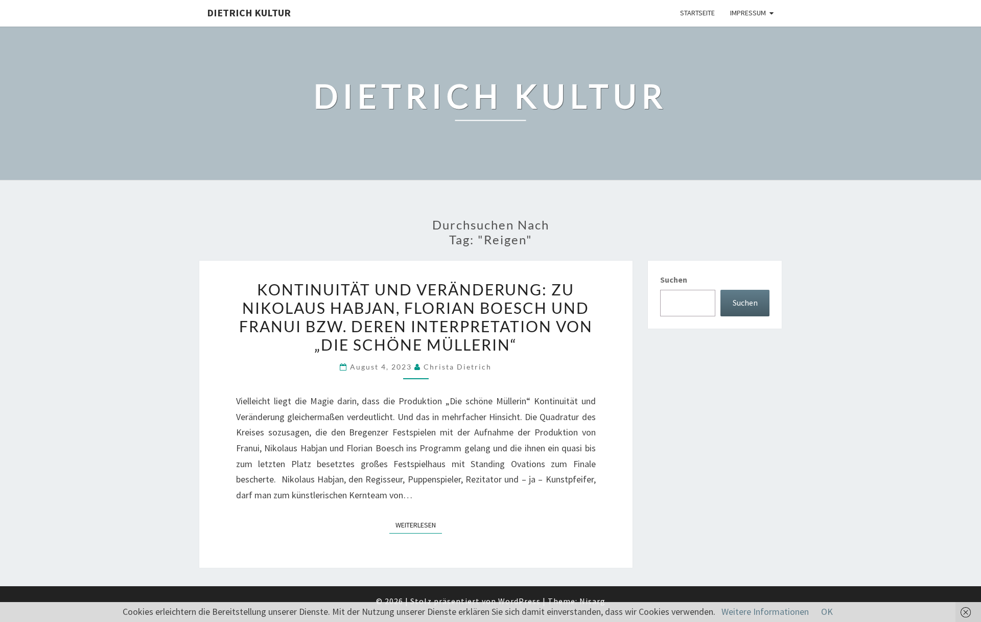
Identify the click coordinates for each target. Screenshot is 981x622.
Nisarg (592, 601)
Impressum (748, 12)
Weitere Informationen (765, 611)
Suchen (673, 279)
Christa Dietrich (458, 366)
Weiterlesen (418, 524)
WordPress (519, 601)
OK (827, 611)
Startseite (697, 12)
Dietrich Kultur (249, 12)
